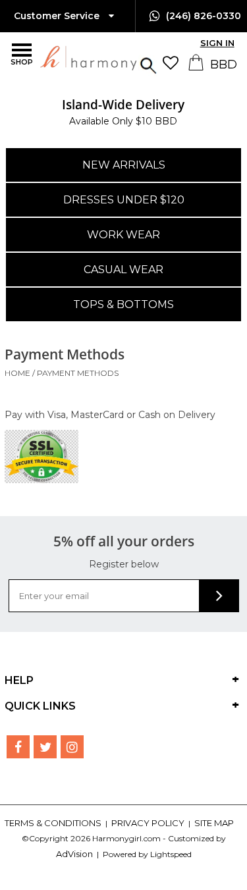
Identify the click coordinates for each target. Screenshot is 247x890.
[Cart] (197, 67)
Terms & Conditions (54, 823)
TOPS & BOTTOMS (123, 304)
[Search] (147, 64)
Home (17, 373)
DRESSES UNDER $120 (123, 200)
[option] (123, 112)
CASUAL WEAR (123, 269)
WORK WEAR (123, 234)
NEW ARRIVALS (123, 165)
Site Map (214, 823)
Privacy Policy (148, 823)
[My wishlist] (174, 62)
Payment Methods (78, 373)
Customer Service (58, 16)
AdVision (74, 854)
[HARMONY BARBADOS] (55, 57)
